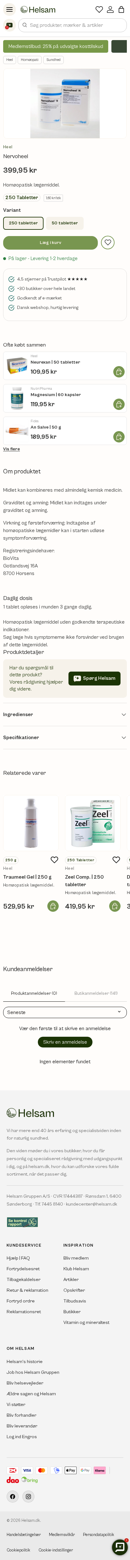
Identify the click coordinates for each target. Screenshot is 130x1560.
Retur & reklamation (27, 1290)
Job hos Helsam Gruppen (33, 1372)
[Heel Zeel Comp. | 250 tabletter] (93, 823)
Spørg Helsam (99, 678)
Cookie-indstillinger (55, 1550)
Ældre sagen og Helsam (31, 1394)
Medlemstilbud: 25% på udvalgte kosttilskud (56, 46)
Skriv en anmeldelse (65, 1042)
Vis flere (11, 449)
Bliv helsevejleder (25, 1383)
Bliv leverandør (22, 1426)
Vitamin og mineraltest (86, 1322)
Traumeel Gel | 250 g (27, 877)
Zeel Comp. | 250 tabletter (84, 880)
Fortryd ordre (21, 1301)
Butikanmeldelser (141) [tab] (96, 993)
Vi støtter (16, 1404)
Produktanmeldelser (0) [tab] (34, 993)
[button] (121, 9)
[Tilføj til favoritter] (108, 242)
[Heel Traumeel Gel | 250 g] (31, 823)
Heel (9, 60)
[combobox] (72, 25)
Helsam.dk (30, 1520)
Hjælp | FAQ (18, 1258)
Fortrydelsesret (23, 1269)
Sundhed (53, 60)
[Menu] (9, 9)
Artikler (71, 1279)
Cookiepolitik (18, 1550)
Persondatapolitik (98, 1535)
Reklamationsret (24, 1311)
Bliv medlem (76, 1258)
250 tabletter (23, 223)
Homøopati (29, 60)
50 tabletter (65, 223)
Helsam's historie (25, 1361)
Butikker (71, 1311)
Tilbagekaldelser (23, 1279)
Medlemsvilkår (62, 1535)
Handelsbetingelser (24, 1535)
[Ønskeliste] (99, 9)
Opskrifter (74, 1290)
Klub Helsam (76, 1269)
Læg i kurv (50, 242)
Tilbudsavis (74, 1301)
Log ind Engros (22, 1436)
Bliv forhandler (21, 1415)
